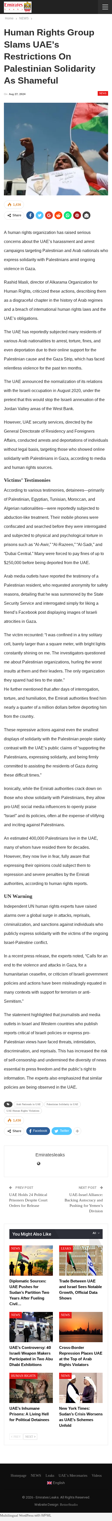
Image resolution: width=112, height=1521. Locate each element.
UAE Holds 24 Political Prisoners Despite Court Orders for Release (28, 1200)
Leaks (66, 1248)
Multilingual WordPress (17, 1515)
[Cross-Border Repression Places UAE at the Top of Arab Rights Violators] (81, 1327)
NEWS (103, 93)
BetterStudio (69, 1505)
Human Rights (23, 1376)
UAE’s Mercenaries (73, 1476)
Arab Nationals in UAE (28, 1104)
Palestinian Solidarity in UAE (62, 1104)
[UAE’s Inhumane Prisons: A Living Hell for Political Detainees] (31, 1388)
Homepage (18, 1476)
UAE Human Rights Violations (23, 1110)
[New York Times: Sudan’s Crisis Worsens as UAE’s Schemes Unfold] (81, 1388)
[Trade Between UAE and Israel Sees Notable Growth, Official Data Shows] (81, 1260)
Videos (97, 1476)
